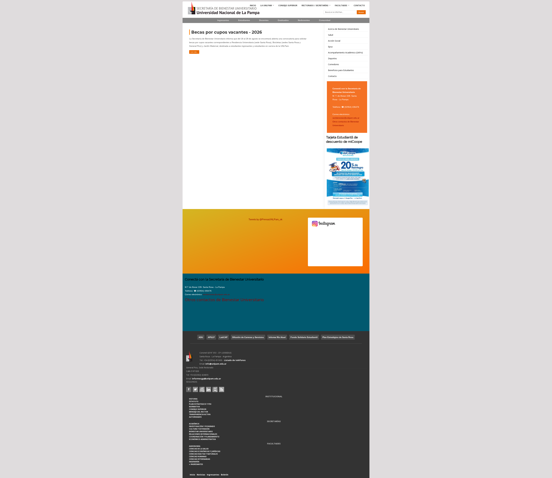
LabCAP (223, 337)
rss (221, 389)
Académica (194, 424)
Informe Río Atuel (277, 337)
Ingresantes (223, 20)
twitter (195, 389)
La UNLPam (266, 5)
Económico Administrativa (202, 439)
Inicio (253, 5)
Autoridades (195, 417)
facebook (188, 389)
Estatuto (193, 401)
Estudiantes (244, 20)
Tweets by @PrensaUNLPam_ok (265, 219)
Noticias (201, 474)
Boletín (224, 474)
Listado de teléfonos (235, 360)
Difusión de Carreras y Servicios (248, 337)
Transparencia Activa (199, 414)
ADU (201, 337)
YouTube (214, 389)
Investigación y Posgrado (202, 426)
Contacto (359, 5)
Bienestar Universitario (201, 431)
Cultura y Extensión (199, 429)
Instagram (202, 389)
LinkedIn (208, 389)
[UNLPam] (193, 358)
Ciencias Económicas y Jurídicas (204, 451)
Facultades (341, 5)
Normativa (194, 406)
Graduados (283, 20)
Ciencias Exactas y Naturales (203, 454)
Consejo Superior (287, 5)
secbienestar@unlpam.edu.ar (345, 118)
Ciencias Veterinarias (199, 459)
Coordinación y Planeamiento (204, 436)
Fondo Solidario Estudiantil (304, 337)
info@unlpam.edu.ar (215, 363)
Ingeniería (194, 461)
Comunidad (324, 20)
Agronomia (194, 446)
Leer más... (194, 52)
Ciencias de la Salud (199, 449)
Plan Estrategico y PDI (200, 404)
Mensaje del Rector (198, 412)
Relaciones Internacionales (203, 434)
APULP (211, 337)
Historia (193, 399)
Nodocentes (304, 20)
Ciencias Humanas (197, 456)
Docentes (264, 20)
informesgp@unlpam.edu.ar (206, 378)
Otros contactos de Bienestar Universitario (224, 299)
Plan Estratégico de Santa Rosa (337, 337)
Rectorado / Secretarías (315, 5)
